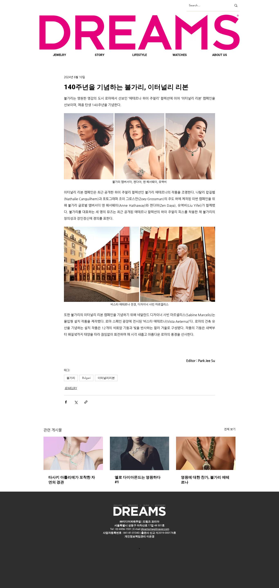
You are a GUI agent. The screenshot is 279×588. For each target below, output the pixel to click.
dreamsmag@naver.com (155, 529)
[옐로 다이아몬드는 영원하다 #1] (139, 453)
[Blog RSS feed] (139, 548)
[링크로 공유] (86, 402)
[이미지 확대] (89, 146)
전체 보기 (229, 429)
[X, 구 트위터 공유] (76, 402)
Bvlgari (86, 378)
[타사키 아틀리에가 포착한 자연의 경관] (73, 453)
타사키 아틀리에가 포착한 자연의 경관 (71, 479)
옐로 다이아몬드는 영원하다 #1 (138, 479)
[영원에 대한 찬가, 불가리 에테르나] (205, 453)
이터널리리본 (106, 378)
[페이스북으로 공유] (66, 402)
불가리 (71, 378)
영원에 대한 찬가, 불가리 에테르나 (205, 479)
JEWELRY (71, 388)
